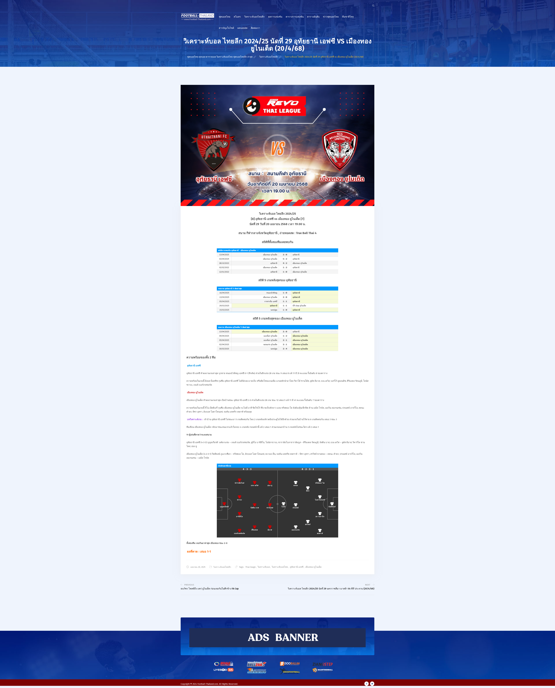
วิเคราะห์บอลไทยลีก (254, 16)
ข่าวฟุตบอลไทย (331, 16)
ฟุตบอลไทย (224, 16)
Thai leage (250, 567)
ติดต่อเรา (255, 28)
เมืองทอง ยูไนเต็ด (313, 567)
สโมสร (237, 16)
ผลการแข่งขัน (275, 16)
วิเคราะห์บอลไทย (280, 567)
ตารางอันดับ (313, 16)
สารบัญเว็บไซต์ (226, 28)
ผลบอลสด (242, 28)
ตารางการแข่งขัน (295, 16)
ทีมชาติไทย (348, 16)
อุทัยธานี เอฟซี (296, 567)
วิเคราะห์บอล (264, 567)
